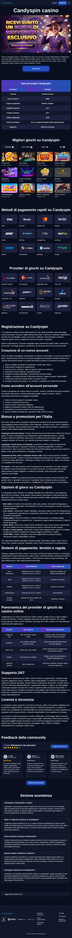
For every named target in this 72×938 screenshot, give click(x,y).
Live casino (26, 147)
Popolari (8, 147)
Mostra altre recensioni (36, 782)
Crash (43, 147)
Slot (61, 147)
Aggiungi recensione (59, 746)
